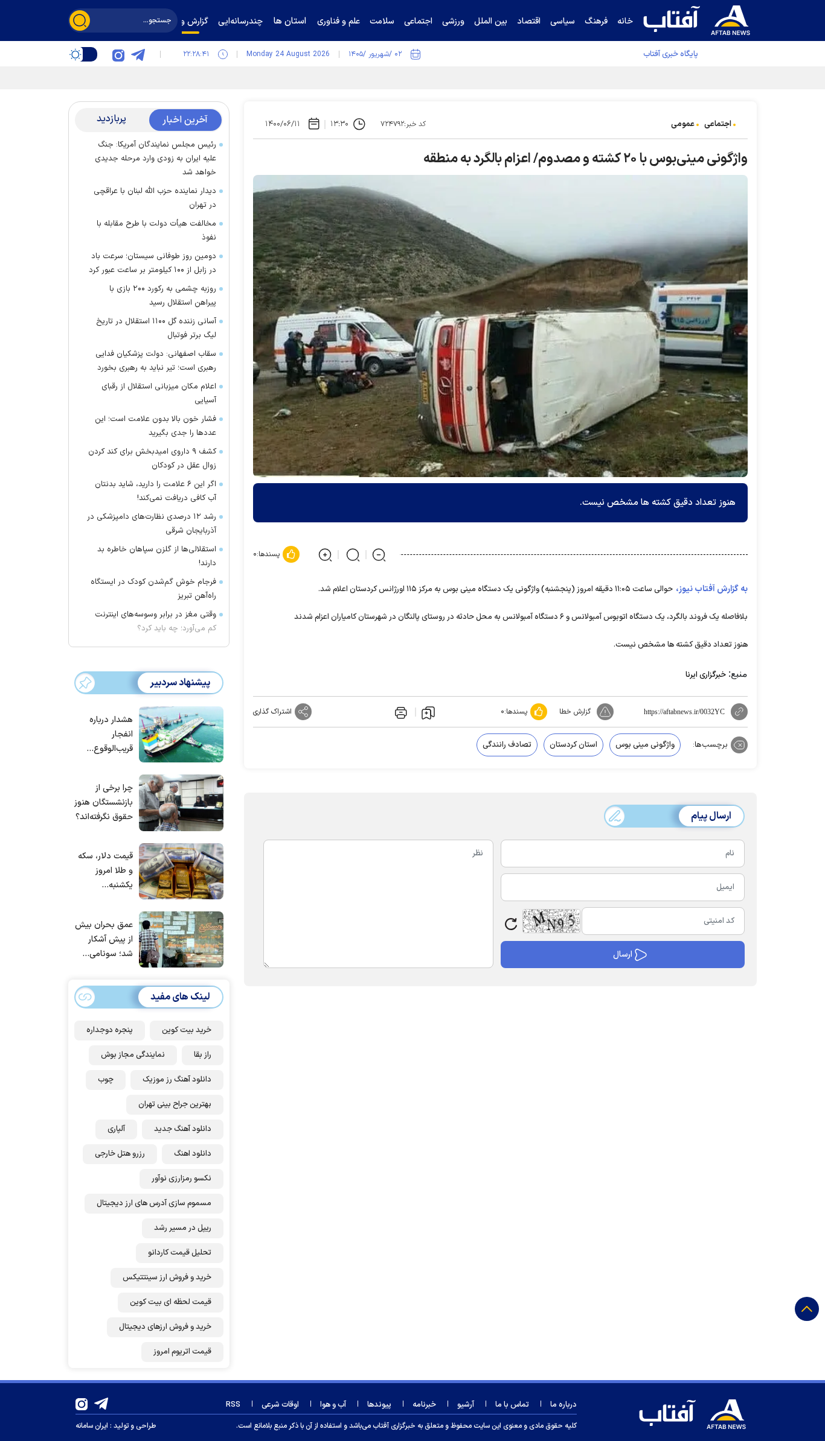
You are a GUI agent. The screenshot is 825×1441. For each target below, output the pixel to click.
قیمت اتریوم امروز (182, 1352)
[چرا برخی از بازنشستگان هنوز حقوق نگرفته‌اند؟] (178, 801)
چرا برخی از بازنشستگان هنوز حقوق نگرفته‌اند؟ (103, 802)
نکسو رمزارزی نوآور (181, 1179)
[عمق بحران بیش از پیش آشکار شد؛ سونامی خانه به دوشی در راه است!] (178, 938)
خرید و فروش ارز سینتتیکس (167, 1278)
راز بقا (202, 1055)
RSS (233, 1405)
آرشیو (465, 1405)
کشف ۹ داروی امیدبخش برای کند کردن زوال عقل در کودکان (152, 459)
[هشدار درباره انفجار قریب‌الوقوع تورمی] (178, 733)
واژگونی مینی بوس (645, 745)
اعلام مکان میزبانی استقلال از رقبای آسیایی (158, 394)
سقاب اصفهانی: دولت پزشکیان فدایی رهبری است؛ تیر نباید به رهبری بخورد (155, 361)
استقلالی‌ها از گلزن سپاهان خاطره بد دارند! (156, 556)
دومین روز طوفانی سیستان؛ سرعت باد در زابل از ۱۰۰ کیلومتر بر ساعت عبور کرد (152, 263)
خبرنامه (424, 1405)
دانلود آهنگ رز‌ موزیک (177, 1080)
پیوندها (379, 1405)
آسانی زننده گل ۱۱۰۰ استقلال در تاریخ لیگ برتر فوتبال (156, 328)
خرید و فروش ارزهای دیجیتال (165, 1327)
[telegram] (137, 54)
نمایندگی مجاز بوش (133, 1055)
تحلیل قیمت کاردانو (179, 1253)
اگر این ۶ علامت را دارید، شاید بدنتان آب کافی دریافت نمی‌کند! (155, 491)
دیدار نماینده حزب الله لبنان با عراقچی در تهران (155, 198)
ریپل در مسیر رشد (182, 1228)
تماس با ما (512, 1405)
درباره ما (563, 1405)
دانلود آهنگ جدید (182, 1129)
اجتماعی (717, 124)
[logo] (699, 18)
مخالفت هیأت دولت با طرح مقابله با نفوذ (156, 231)
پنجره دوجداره (109, 1030)
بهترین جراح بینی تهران (174, 1104)
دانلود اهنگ (192, 1154)
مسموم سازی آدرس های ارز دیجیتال (154, 1203)
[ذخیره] (428, 712)
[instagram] (118, 54)
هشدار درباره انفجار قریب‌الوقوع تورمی (111, 735)
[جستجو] (79, 20)
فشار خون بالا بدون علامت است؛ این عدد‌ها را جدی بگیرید (155, 426)
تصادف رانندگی (507, 745)
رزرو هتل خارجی (120, 1154)
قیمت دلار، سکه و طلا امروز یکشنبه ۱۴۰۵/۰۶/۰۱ (105, 871)
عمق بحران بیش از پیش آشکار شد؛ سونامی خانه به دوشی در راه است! (104, 940)
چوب (106, 1080)
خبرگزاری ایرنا (705, 675)
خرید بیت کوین (186, 1030)
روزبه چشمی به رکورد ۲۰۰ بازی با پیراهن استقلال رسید (162, 296)
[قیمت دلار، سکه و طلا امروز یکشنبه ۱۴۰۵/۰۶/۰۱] (178, 870)
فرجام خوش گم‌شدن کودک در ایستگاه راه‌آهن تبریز (153, 589)
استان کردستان (573, 745)
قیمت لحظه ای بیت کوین (170, 1302)
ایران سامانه (91, 1425)
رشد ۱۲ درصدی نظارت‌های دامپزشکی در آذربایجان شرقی (151, 524)
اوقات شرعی (280, 1405)
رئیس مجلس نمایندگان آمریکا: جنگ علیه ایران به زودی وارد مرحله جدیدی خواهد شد (155, 159)
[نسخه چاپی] (400, 712)
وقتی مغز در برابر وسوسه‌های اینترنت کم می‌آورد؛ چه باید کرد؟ (155, 622)
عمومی (683, 124)
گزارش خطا (575, 711)
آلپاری (116, 1129)
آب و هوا (333, 1405)
